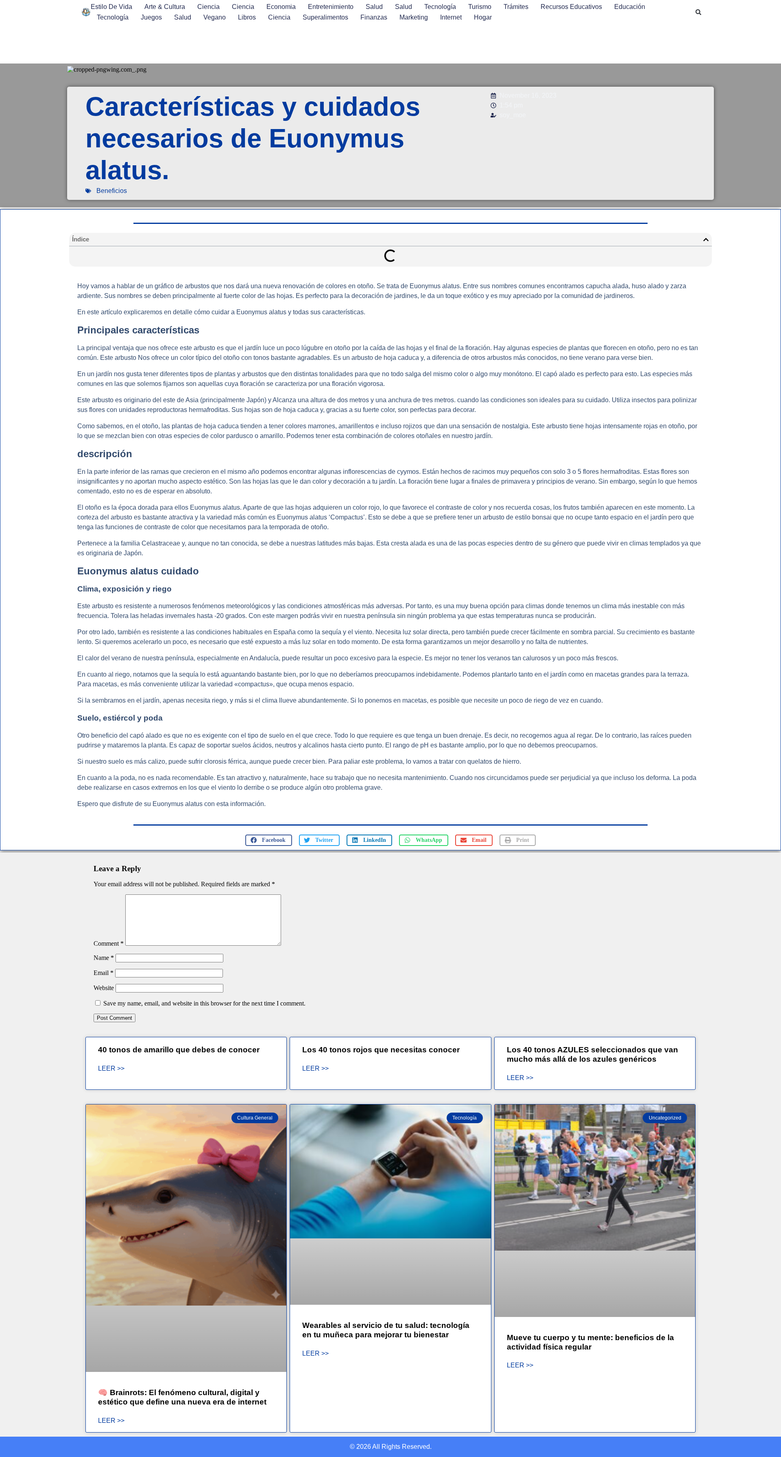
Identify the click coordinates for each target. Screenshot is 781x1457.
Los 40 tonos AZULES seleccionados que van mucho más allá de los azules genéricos (592, 1054)
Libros (247, 17)
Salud (374, 6)
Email (103, 972)
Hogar (483, 17)
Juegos (151, 17)
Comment (109, 943)
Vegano (214, 17)
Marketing (413, 17)
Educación (629, 6)
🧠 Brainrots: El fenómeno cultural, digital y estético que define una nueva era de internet (182, 1397)
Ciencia (208, 6)
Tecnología (440, 6)
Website (104, 987)
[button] (698, 12)
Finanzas (373, 17)
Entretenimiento (330, 6)
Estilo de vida (111, 6)
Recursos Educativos (571, 6)
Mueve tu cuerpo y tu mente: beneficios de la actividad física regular (590, 1342)
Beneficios (111, 190)
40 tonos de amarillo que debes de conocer (179, 1049)
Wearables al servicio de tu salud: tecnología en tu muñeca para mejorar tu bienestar (385, 1330)
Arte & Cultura (164, 6)
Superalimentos (325, 17)
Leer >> (111, 1068)
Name (104, 957)
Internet (451, 17)
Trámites (516, 6)
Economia (281, 6)
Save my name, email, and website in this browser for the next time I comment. (204, 1003)
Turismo (479, 6)
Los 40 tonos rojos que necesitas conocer (381, 1049)
